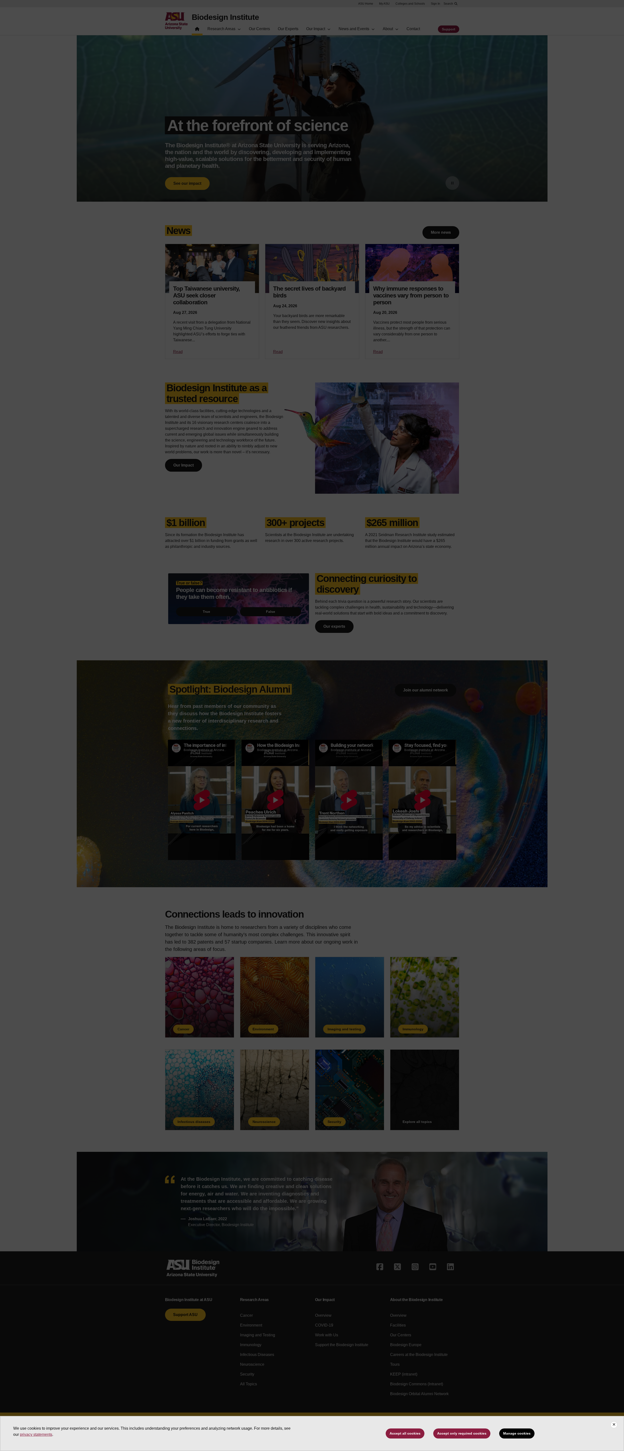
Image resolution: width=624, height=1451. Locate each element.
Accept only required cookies (461, 1433)
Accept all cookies (405, 1433)
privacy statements (36, 1434)
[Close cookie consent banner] (614, 1424)
